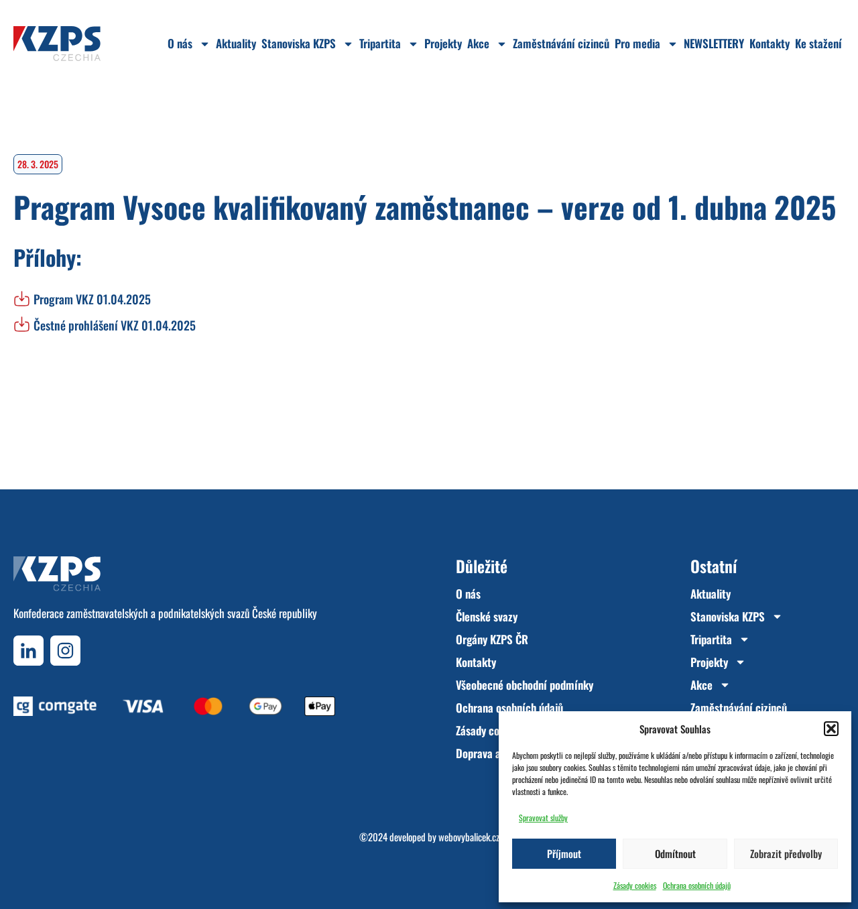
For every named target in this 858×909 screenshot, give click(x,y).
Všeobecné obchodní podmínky (524, 684)
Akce (478, 43)
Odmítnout (675, 853)
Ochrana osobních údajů (697, 885)
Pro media (637, 43)
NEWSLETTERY (714, 43)
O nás (180, 43)
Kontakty (769, 43)
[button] (831, 728)
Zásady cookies (634, 885)
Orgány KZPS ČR (492, 639)
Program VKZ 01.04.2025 (92, 299)
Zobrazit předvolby (786, 853)
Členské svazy (486, 616)
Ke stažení (818, 43)
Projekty (443, 43)
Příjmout (564, 853)
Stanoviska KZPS (298, 43)
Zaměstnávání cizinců (561, 43)
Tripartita (380, 43)
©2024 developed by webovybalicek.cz (429, 836)
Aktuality (236, 43)
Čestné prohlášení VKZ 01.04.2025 (115, 325)
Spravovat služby (543, 817)
